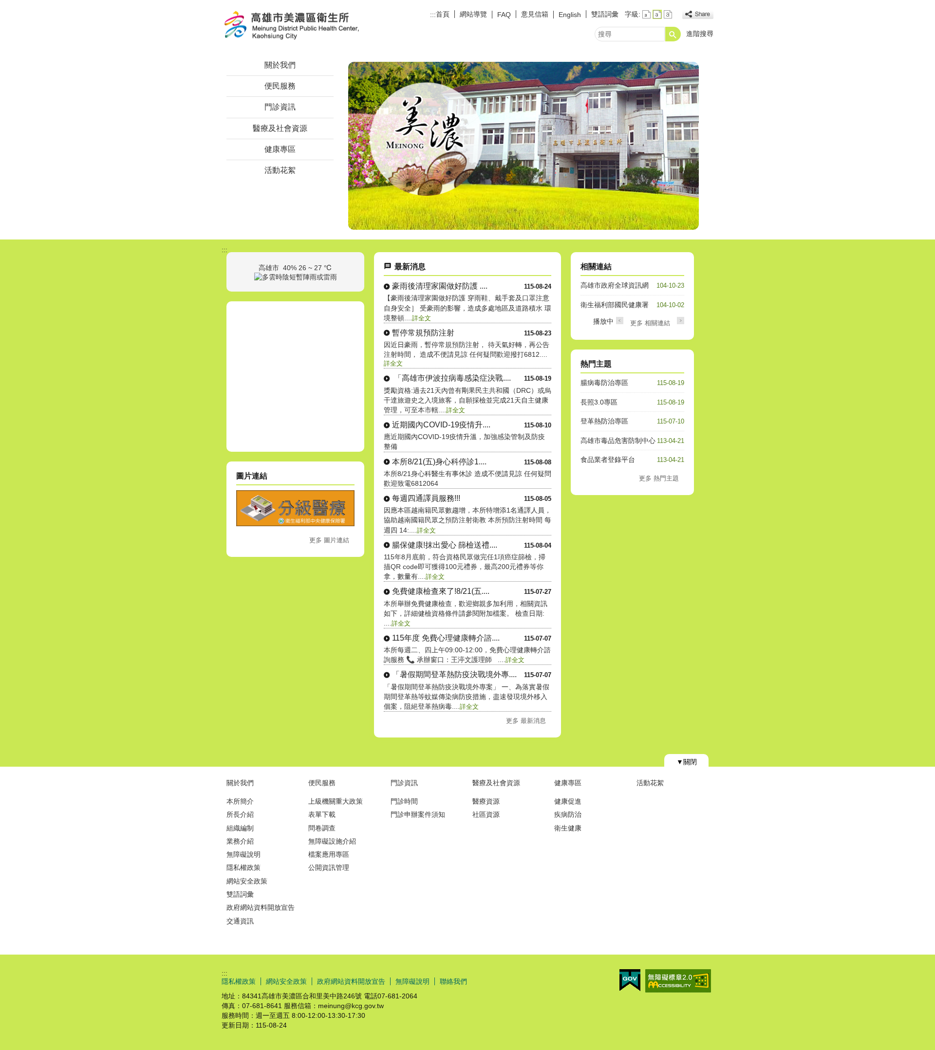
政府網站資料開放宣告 (260, 907)
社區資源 (486, 814)
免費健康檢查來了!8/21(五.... (440, 591)
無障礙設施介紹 (332, 841)
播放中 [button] (603, 321)
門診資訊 (280, 107)
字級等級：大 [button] (668, 14)
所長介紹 (240, 814)
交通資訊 (240, 921)
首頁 (442, 14)
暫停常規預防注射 (423, 333)
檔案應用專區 (328, 854)
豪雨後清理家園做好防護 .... (439, 286)
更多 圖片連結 (329, 540)
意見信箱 (534, 14)
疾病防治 (567, 814)
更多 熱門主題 (659, 478)
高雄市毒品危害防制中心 (617, 440)
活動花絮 (280, 170)
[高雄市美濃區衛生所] (523, 146)
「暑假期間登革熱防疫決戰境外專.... (454, 674)
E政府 (629, 980)
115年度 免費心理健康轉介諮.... (446, 638)
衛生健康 (567, 828)
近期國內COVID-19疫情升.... (441, 425)
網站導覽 (473, 14)
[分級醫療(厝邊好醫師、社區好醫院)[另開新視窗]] (295, 524)
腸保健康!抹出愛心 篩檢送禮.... (444, 545)
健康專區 (280, 149)
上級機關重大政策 (335, 801)
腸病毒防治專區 (604, 383)
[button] (673, 34)
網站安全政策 (246, 881)
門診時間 (404, 801)
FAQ (504, 14)
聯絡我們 (453, 981)
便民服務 (280, 86)
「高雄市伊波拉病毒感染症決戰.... (451, 378)
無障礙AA (678, 981)
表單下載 (322, 814)
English (570, 14)
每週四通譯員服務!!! (426, 498)
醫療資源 (486, 801)
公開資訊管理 (328, 867)
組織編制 (240, 828)
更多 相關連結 (650, 323)
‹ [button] (619, 320)
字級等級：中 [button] (657, 14)
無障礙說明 (243, 854)
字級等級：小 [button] (646, 14)
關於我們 (280, 65)
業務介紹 (240, 841)
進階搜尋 (699, 33)
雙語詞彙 (604, 14)
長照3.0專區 (598, 402)
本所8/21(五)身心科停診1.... (439, 462)
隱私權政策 (243, 867)
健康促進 (567, 801)
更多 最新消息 (526, 720)
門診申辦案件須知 (418, 814)
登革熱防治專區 (604, 421)
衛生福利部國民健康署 (614, 305)
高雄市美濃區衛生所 (304, 26)
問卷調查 (322, 828)
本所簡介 (240, 801)
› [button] (680, 320)
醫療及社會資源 (280, 128)
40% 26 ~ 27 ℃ (307, 268)
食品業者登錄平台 (607, 459)
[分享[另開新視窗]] (697, 14)
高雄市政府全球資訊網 (614, 285)
